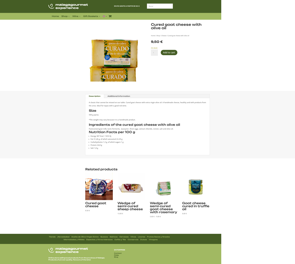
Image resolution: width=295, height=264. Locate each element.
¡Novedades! (63, 237)
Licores (141, 237)
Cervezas (124, 237)
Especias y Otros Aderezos (99, 240)
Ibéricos (114, 237)
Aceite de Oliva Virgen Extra (85, 237)
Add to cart (169, 52)
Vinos (133, 237)
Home (55, 16)
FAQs (116, 255)
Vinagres (153, 240)
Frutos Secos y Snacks (158, 237)
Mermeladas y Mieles (74, 240)
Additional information (119, 96)
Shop (64, 16)
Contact (118, 253)
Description (94, 96)
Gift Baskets (90, 16)
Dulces (143, 240)
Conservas (133, 240)
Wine (75, 16)
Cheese (163, 36)
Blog (116, 257)
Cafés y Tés (120, 240)
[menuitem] (105, 16)
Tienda (52, 237)
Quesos (104, 237)
